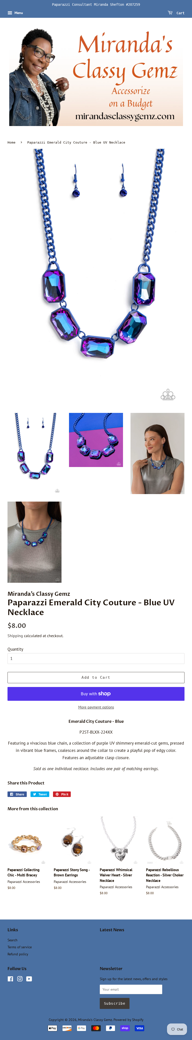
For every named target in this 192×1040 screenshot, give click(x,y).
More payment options (96, 707)
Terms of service (20, 947)
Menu (18, 13)
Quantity (15, 649)
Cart (179, 13)
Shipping (15, 635)
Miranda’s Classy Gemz (95, 1019)
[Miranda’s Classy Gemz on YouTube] (29, 979)
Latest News (112, 930)
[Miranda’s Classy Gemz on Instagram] (19, 979)
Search (13, 940)
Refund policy (18, 954)
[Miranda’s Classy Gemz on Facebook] (10, 979)
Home (12, 142)
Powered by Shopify (129, 1019)
